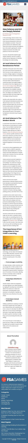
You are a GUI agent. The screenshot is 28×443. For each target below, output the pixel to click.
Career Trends (5, 395)
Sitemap (14, 440)
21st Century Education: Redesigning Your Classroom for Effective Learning (13, 434)
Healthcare (4, 397)
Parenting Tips (5, 402)
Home (3, 398)
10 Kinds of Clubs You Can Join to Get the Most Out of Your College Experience (13, 412)
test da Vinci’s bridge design (10, 86)
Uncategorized (15, 34)
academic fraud (13, 220)
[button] (25, 4)
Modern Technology (7, 400)
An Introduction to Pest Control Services (12, 419)
